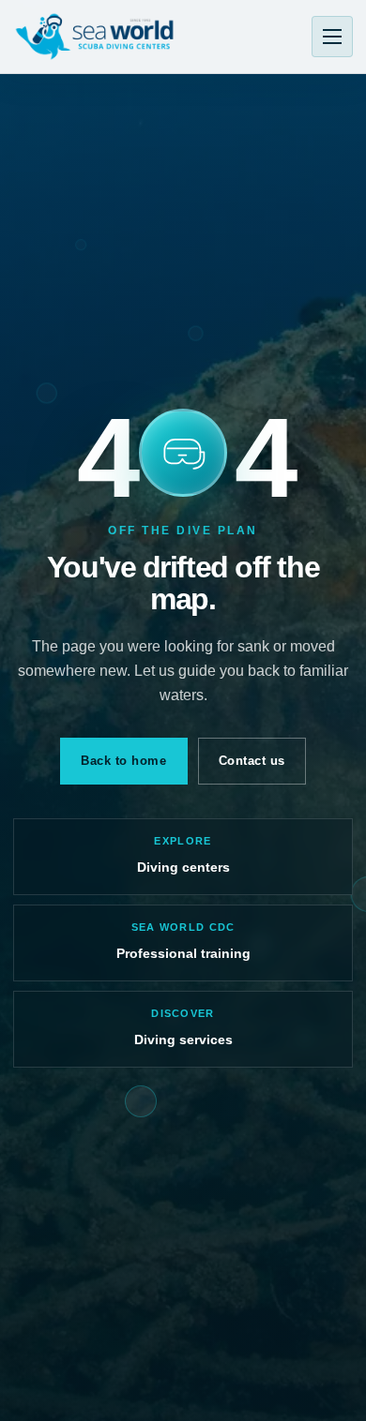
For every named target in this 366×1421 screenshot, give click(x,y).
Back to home (123, 761)
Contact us (252, 761)
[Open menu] (332, 36)
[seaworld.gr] (94, 36)
